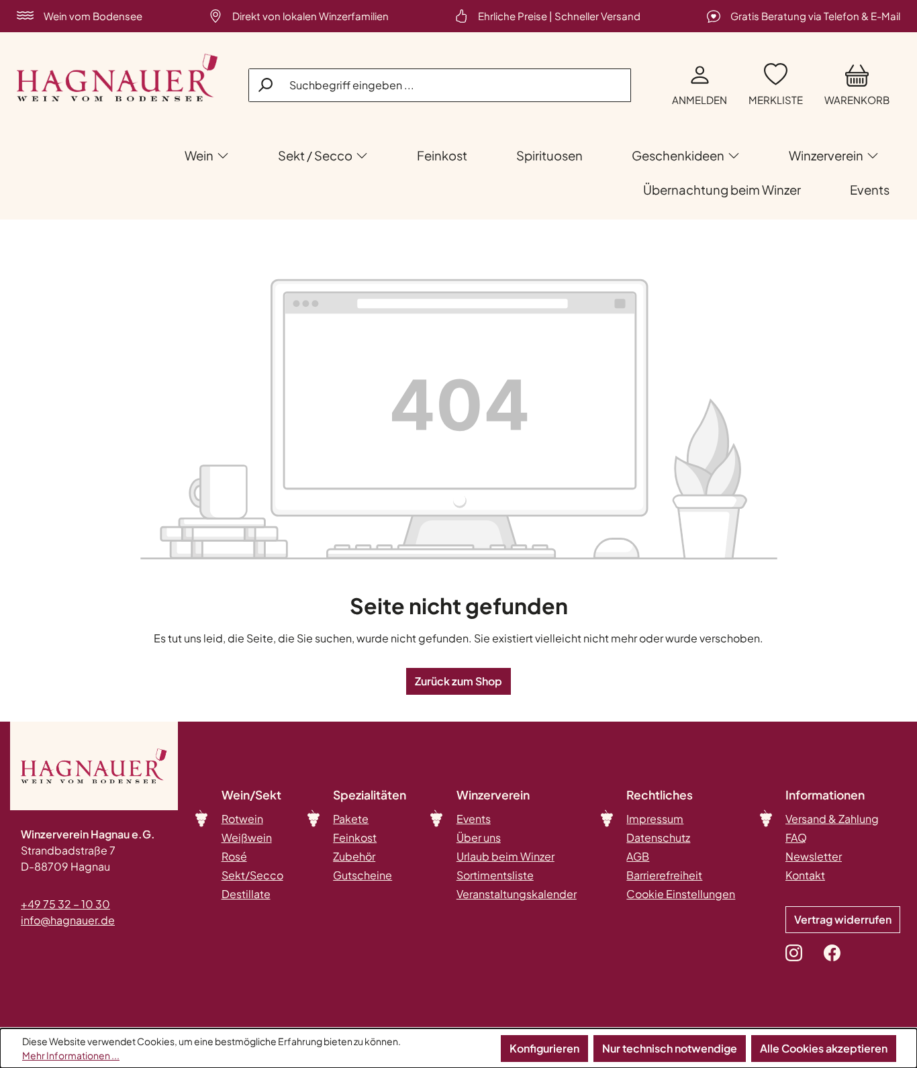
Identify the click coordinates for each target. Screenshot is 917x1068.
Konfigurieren (544, 1048)
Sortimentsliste (495, 875)
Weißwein (247, 837)
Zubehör (354, 856)
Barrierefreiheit (664, 875)
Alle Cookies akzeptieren (823, 1048)
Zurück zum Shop (458, 681)
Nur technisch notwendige (669, 1048)
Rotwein (242, 819)
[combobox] (439, 85)
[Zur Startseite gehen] (117, 77)
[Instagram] (793, 952)
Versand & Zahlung (832, 819)
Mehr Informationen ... (70, 1055)
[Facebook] (832, 952)
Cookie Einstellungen (680, 894)
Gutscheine (362, 875)
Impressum (654, 819)
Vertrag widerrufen (842, 919)
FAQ (796, 837)
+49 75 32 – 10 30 (65, 904)
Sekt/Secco (252, 875)
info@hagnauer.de (68, 920)
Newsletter (813, 856)
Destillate (246, 894)
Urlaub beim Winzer (505, 856)
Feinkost (355, 837)
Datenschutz (658, 837)
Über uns (478, 837)
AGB (637, 856)
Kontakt (805, 875)
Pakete (351, 819)
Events (473, 819)
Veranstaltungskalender (516, 894)
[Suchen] (266, 84)
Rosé (234, 856)
